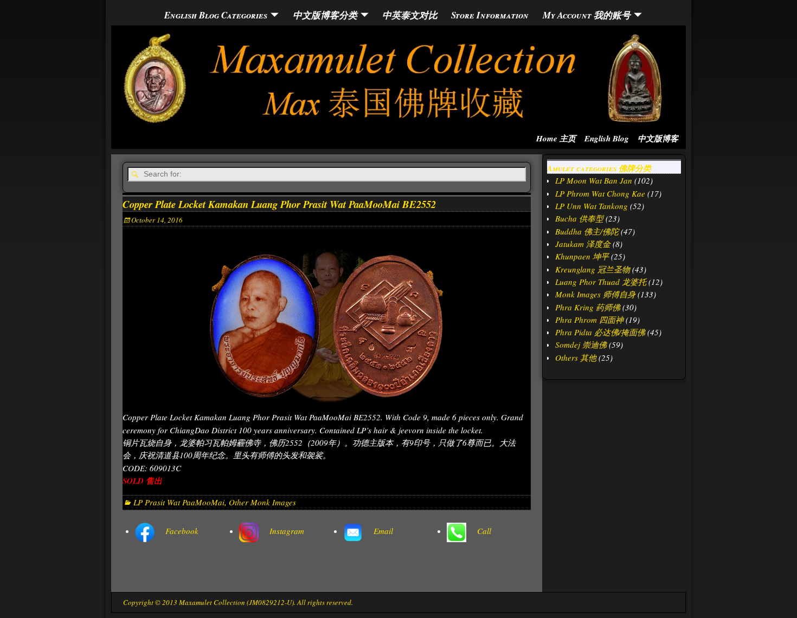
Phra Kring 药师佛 (587, 307)
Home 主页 (556, 138)
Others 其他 (575, 357)
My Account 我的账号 (587, 15)
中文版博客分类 (325, 15)
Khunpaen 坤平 (582, 256)
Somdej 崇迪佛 (581, 344)
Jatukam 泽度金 (582, 243)
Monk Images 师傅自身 (595, 294)
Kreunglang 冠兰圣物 (592, 269)
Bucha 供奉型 (579, 218)
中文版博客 (658, 138)
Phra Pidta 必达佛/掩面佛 (600, 332)
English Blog (606, 138)
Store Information (490, 15)
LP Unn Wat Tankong (591, 205)
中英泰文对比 (410, 15)
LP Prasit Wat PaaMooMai (178, 502)
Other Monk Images (262, 502)
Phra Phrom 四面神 (589, 319)
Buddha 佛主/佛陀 (587, 231)
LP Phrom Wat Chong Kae (600, 193)
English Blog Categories (215, 15)
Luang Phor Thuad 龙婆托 (600, 281)
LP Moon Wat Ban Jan (593, 180)
